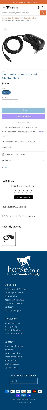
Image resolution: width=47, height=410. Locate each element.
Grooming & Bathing (15, 18)
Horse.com (20, 399)
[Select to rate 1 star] (15, 191)
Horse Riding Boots (13, 356)
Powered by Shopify (29, 399)
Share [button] (6, 167)
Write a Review (23, 197)
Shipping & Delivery (14, 292)
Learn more (31, 216)
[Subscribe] (34, 381)
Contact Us (10, 307)
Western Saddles (12, 353)
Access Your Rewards (14, 333)
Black (6, 92)
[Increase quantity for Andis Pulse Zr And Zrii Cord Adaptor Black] (15, 102)
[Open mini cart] (43, 7)
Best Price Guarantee (14, 299)
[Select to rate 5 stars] (31, 191)
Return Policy (11, 296)
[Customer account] (38, 7)
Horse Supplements (14, 346)
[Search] (43, 12)
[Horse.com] (12, 7)
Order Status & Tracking (15, 289)
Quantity (4, 97)
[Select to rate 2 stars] (19, 191)
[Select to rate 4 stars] (27, 191)
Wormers (9, 349)
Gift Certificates (12, 364)
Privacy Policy (11, 326)
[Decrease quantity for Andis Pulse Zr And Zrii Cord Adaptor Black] (4, 102)
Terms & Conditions (13, 330)
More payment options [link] (24, 122)
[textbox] (23, 211)
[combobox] (23, 12)
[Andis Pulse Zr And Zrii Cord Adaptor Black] (8, 238)
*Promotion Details (13, 303)
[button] (23, 154)
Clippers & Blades (29, 18)
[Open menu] (3, 7)
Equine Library (11, 367)
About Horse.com (13, 323)
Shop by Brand (11, 360)
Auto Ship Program (13, 310)
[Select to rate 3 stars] (23, 191)
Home (4, 18)
